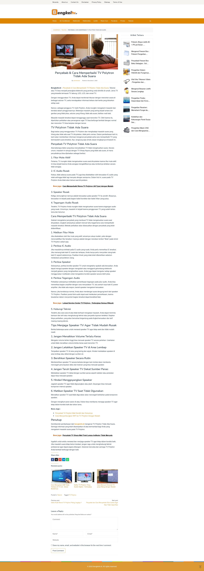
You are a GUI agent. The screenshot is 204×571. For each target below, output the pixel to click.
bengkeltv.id (79, 424)
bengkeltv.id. (98, 566)
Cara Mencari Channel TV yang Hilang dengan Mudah (106, 486)
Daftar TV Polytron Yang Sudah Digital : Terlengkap (83, 486)
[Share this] (52, 459)
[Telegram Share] (63, 459)
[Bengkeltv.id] (64, 12)
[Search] (150, 21)
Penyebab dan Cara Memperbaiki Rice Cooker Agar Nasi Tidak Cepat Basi (102, 502)
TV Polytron (72, 495)
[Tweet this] (56, 459)
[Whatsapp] (67, 459)
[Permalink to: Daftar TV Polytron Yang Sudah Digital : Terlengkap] (84, 476)
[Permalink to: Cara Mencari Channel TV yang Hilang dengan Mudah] (107, 476)
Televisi (59, 495)
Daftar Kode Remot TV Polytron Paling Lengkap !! (66, 501)
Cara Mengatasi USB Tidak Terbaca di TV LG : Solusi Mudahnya (60, 487)
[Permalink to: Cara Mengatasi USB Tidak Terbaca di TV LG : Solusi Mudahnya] (61, 476)
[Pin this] (60, 459)
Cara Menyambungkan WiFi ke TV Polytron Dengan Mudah (77, 416)
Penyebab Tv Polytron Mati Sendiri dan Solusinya (74, 413)
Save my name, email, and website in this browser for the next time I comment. (82, 545)
